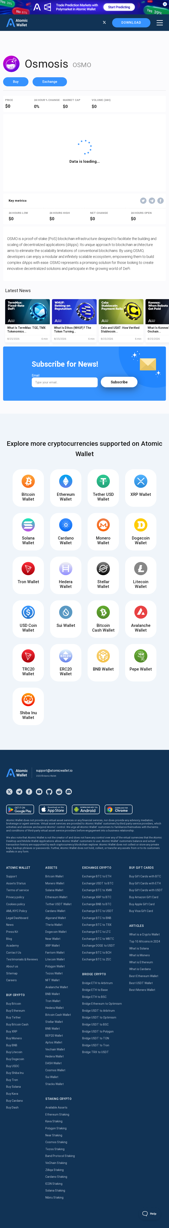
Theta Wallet (53, 924)
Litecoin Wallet (55, 959)
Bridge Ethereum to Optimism (102, 1003)
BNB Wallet (52, 994)
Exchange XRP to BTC (96, 897)
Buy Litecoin (14, 1052)
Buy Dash (12, 1107)
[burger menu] (160, 22)
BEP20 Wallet (54, 1035)
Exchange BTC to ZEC (96, 959)
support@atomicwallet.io (54, 771)
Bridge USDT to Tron (95, 1045)
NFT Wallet (52, 980)
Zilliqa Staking (54, 1170)
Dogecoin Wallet (56, 931)
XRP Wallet (52, 945)
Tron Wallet (52, 1001)
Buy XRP (11, 1031)
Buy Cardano (14, 1100)
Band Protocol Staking (60, 1156)
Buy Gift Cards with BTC (145, 876)
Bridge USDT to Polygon (98, 1031)
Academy (12, 945)
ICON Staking (53, 1183)
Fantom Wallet (55, 952)
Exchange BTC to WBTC (98, 938)
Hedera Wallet (54, 1007)
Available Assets (56, 1107)
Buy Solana (13, 1086)
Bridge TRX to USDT (95, 1052)
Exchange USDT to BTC (97, 883)
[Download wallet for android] (20, 809)
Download (131, 23)
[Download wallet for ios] (53, 809)
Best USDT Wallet (141, 983)
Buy (16, 82)
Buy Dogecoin (15, 1059)
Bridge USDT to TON (95, 1038)
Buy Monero (14, 1038)
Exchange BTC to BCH (96, 952)
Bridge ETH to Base (95, 990)
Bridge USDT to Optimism (99, 1017)
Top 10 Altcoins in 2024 (144, 941)
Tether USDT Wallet (58, 904)
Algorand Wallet (55, 918)
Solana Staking (55, 1190)
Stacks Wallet (54, 1084)
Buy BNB (11, 1045)
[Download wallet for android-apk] (86, 809)
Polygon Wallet (55, 966)
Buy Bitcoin (13, 1003)
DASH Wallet (53, 1063)
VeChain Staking (56, 1163)
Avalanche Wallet (56, 987)
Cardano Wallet (55, 911)
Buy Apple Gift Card (142, 904)
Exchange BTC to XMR (97, 890)
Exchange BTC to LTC (96, 931)
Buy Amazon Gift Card (143, 897)
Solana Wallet (54, 890)
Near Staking (53, 1135)
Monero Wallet (54, 883)
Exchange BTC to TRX (96, 924)
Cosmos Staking (56, 1142)
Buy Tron (12, 1080)
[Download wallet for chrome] (119, 809)
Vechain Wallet (55, 1049)
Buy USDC (12, 1066)
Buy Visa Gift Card (141, 911)
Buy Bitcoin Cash (17, 1024)
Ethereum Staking (57, 1114)
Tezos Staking (55, 1149)
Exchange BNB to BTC (96, 904)
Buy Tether (13, 1017)
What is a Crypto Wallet (144, 934)
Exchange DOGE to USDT (98, 945)
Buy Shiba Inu (15, 1073)
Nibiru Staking (54, 1197)
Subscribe (119, 382)
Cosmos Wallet (55, 1070)
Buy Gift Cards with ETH (145, 883)
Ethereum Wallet (56, 897)
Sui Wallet (51, 1077)
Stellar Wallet (54, 1021)
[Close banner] (165, 4)
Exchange (49, 82)
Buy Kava (12, 1093)
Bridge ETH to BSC (94, 997)
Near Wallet (52, 938)
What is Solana (139, 948)
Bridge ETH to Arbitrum (97, 983)
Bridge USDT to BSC (95, 1024)
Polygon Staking (56, 1128)
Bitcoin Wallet (54, 876)
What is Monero (139, 955)
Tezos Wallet (54, 973)
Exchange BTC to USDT (97, 911)
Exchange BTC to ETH (96, 876)
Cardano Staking (56, 1176)
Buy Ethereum (15, 1010)
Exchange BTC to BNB (96, 918)
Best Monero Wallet (142, 990)
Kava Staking (53, 1121)
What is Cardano (140, 969)
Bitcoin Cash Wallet (58, 1014)
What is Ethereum (141, 962)
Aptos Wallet (53, 1042)
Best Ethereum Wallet (143, 976)
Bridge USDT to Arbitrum (98, 1010)
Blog (9, 938)
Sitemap (12, 973)
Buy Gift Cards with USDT (146, 890)
